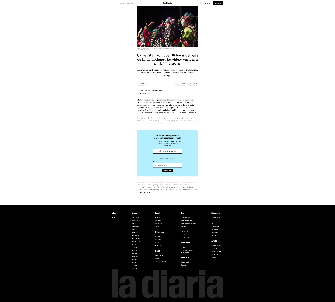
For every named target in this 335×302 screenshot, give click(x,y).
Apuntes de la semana (189, 224)
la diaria (158, 237)
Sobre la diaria (186, 262)
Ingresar (207, 3)
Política (134, 259)
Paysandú (158, 224)
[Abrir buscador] (200, 3)
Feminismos (136, 241)
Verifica (134, 268)
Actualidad (129, 3)
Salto (157, 227)
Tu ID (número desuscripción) (187, 251)
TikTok (213, 235)
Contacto (214, 257)
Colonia (158, 218)
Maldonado (159, 221)
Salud (134, 262)
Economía (135, 235)
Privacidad (215, 254)
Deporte (135, 233)
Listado (183, 247)
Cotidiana (135, 227)
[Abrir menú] (113, 3)
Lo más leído (185, 218)
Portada (114, 218)
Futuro (134, 244)
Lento (157, 242)
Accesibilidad (216, 251)
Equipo (183, 265)
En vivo (183, 227)
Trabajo (134, 265)
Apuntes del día (186, 221)
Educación (136, 238)
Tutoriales (214, 248)
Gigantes (158, 245)
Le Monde (158, 240)
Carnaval (121, 3)
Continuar (167, 170)
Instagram (215, 230)
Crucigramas (185, 237)
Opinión (135, 256)
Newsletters (215, 218)
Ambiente (135, 218)
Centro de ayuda (217, 245)
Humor (183, 234)
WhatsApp (215, 227)
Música (157, 258)
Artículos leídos (160, 261)
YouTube (214, 224)
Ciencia (134, 224)
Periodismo (159, 255)
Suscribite (218, 3)
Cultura (134, 230)
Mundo (134, 253)
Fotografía (184, 231)
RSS (212, 221)
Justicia (134, 247)
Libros (134, 250)
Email (155, 162)
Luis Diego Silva (142, 91)
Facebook (214, 233)
